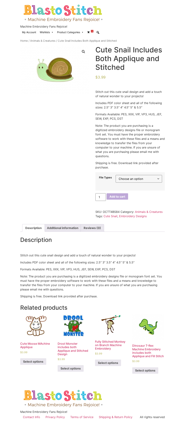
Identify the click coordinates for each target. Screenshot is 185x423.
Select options (33, 361)
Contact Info (31, 417)
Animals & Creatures (42, 40)
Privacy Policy (55, 417)
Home (24, 40)
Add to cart (117, 196)
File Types (105, 177)
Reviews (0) (92, 228)
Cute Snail (110, 216)
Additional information (62, 228)
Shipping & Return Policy (115, 417)
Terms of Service (81, 417)
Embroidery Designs (133, 216)
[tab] (33, 228)
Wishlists (45, 32)
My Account (29, 32)
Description (33, 228)
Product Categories (68, 32)
